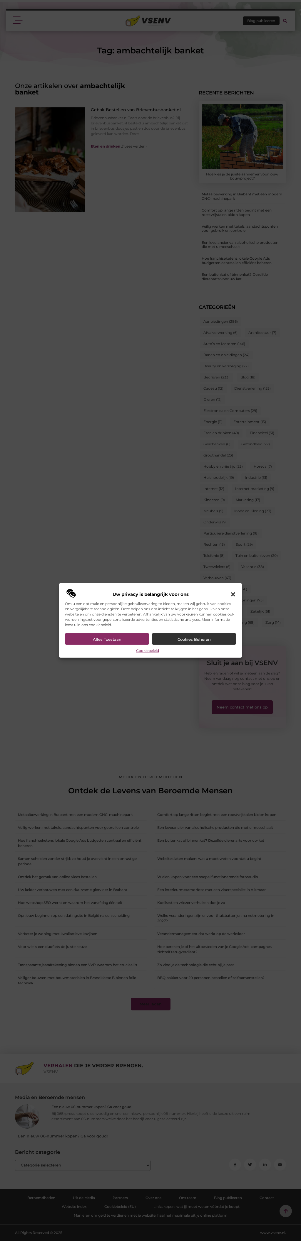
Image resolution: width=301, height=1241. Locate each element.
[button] (233, 594)
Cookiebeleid (147, 650)
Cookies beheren (194, 639)
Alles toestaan (107, 639)
